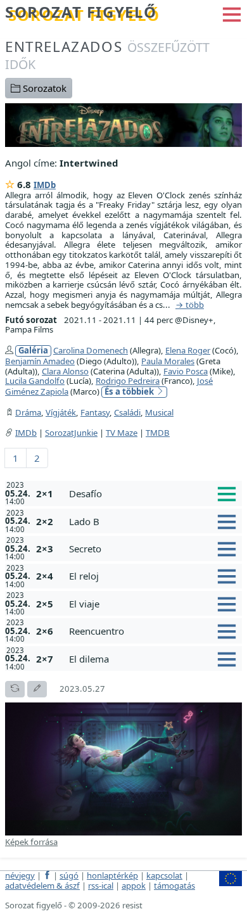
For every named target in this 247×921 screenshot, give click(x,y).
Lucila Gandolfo (35, 380)
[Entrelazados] (123, 123)
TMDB (158, 432)
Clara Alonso (65, 371)
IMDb (45, 185)
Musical (159, 412)
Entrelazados (107, 55)
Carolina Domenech (90, 350)
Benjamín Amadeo (40, 361)
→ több (189, 305)
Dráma (28, 412)
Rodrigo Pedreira (128, 380)
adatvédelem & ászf (42, 885)
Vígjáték (61, 412)
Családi (127, 412)
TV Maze (121, 432)
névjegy (20, 875)
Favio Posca (185, 371)
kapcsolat (164, 875)
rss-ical (100, 885)
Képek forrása (31, 842)
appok (134, 885)
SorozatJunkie (71, 432)
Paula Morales (167, 361)
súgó (69, 875)
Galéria (33, 350)
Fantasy (95, 412)
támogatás (174, 885)
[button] (232, 13)
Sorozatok (43, 88)
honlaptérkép (112, 875)
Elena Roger (187, 350)
